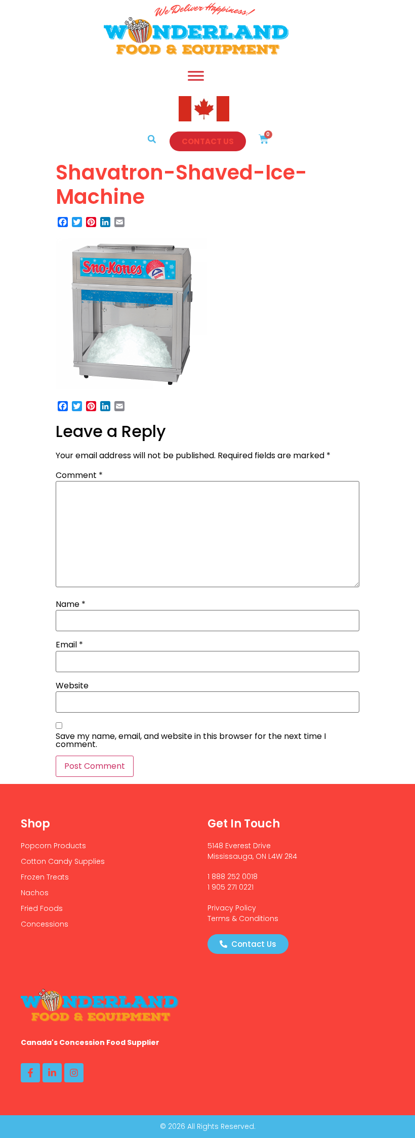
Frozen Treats (45, 877)
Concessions (44, 924)
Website (72, 686)
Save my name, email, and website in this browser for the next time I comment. (191, 740)
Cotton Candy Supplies (63, 861)
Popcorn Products (53, 846)
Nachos (35, 893)
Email (69, 645)
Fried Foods (42, 908)
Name (71, 604)
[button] (151, 139)
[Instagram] (74, 1072)
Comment (79, 475)
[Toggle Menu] (196, 75)
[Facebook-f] (30, 1072)
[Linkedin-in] (52, 1072)
